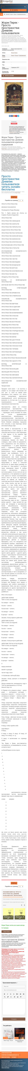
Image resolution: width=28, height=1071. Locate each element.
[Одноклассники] (14, 116)
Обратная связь (5, 1057)
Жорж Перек (14, 52)
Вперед (14, 197)
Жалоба (14, 123)
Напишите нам (12, 132)
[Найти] (25, 7)
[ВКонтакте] (10, 116)
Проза (16, 55)
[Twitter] (18, 116)
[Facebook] (12, 116)
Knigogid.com (8, 2)
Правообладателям (6, 1052)
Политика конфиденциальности (10, 1054)
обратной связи (5, 1067)
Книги (12, 55)
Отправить (14, 1019)
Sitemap (14, 1057)
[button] (4, 994)
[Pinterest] (16, 116)
